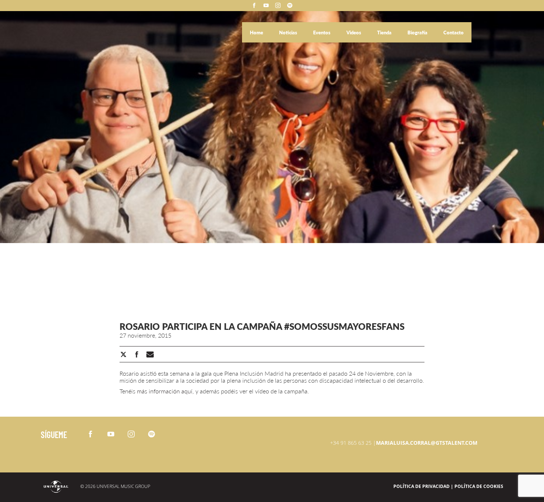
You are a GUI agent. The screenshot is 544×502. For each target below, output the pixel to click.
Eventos (322, 32)
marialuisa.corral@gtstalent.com (426, 442)
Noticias (288, 32)
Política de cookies (478, 486)
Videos (354, 32)
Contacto (453, 32)
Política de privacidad (421, 486)
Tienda (385, 32)
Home (257, 32)
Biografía (418, 32)
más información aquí (164, 391)
